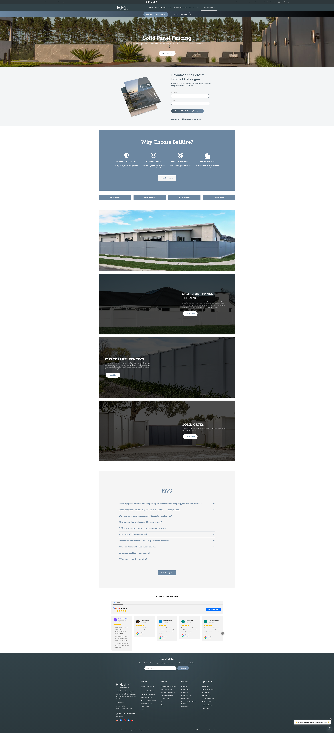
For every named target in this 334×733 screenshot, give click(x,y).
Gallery (163, 702)
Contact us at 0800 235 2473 (244, 2)
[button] (158, 7)
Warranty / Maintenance (168, 692)
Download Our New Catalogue (155, 14)
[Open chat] (329, 728)
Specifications (114, 197)
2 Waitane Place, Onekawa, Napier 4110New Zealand (125, 714)
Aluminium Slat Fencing (147, 691)
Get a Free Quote (167, 178)
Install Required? (186, 698)
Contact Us (184, 692)
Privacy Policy (206, 686)
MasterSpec (184, 706)
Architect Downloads (180, 14)
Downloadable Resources (168, 686)
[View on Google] (138, 621)
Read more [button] (162, 633)
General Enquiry (120, 706)
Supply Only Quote (186, 695)
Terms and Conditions (208, 689)
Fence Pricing (165, 698)
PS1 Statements (149, 197)
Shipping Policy (206, 695)
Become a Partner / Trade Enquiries (188, 702)
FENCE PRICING (194, 8)
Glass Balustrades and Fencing (147, 687)
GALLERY (176, 8)
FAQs (162, 705)
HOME (151, 8)
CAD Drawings (184, 197)
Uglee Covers (145, 706)
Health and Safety (207, 705)
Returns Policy (206, 692)
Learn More (112, 250)
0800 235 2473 (120, 702)
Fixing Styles (219, 197)
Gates (142, 709)
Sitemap (216, 730)
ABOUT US (183, 8)
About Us (184, 686)
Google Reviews (185, 689)
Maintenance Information (209, 702)
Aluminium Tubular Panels (148, 700)
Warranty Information (208, 698)
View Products (167, 53)
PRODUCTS (158, 8)
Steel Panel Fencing (146, 703)
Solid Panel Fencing (146, 697)
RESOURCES (167, 8)
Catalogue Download (167, 695)
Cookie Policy (205, 708)
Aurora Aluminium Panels (148, 694)
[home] (122, 8)
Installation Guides (166, 689)
